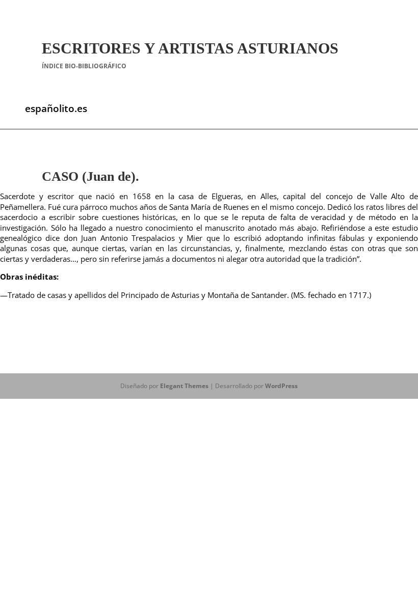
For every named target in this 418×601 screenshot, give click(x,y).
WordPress (281, 385)
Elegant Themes (184, 385)
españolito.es (56, 108)
